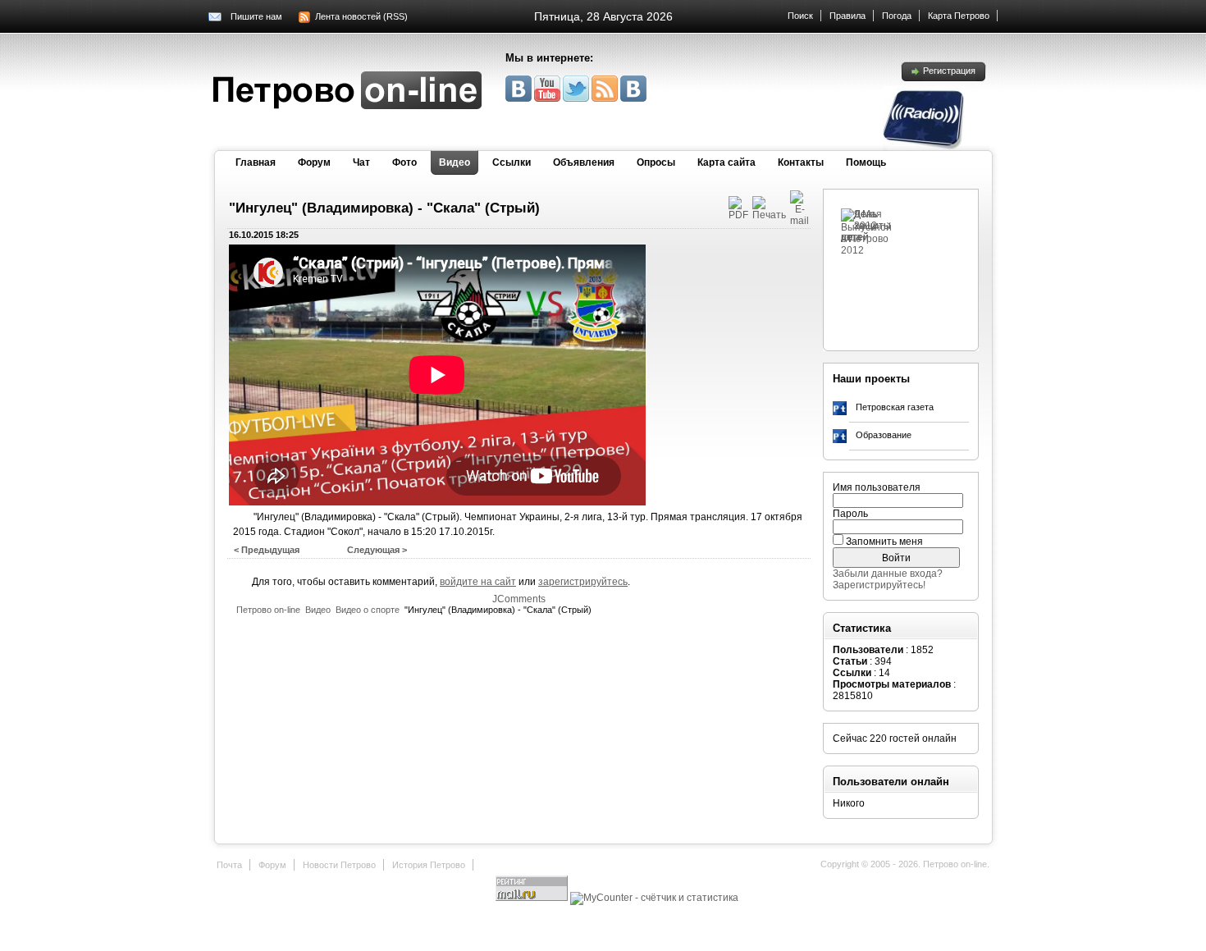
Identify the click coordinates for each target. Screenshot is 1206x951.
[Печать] (769, 215)
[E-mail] (799, 220)
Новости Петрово (339, 865)
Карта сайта (726, 162)
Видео (454, 162)
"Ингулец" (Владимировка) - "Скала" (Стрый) (384, 208)
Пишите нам (256, 16)
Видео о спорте (368, 610)
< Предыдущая (266, 550)
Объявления (583, 162)
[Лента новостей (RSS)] (606, 98)
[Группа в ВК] (519, 98)
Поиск (800, 16)
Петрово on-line (268, 610)
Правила (847, 16)
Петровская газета (895, 407)
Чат (361, 162)
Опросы (656, 162)
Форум (314, 162)
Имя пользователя (876, 487)
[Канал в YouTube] (548, 98)
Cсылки (511, 162)
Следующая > (377, 550)
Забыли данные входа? (888, 573)
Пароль (850, 513)
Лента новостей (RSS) (361, 16)
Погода (896, 16)
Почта (229, 865)
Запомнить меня (884, 541)
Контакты (801, 162)
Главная (255, 162)
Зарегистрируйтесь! (879, 585)
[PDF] (738, 215)
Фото (404, 162)
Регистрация (949, 70)
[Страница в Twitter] (577, 98)
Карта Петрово (958, 16)
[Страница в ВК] (633, 98)
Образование (883, 435)
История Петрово (428, 865)
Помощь (866, 162)
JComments (519, 599)
